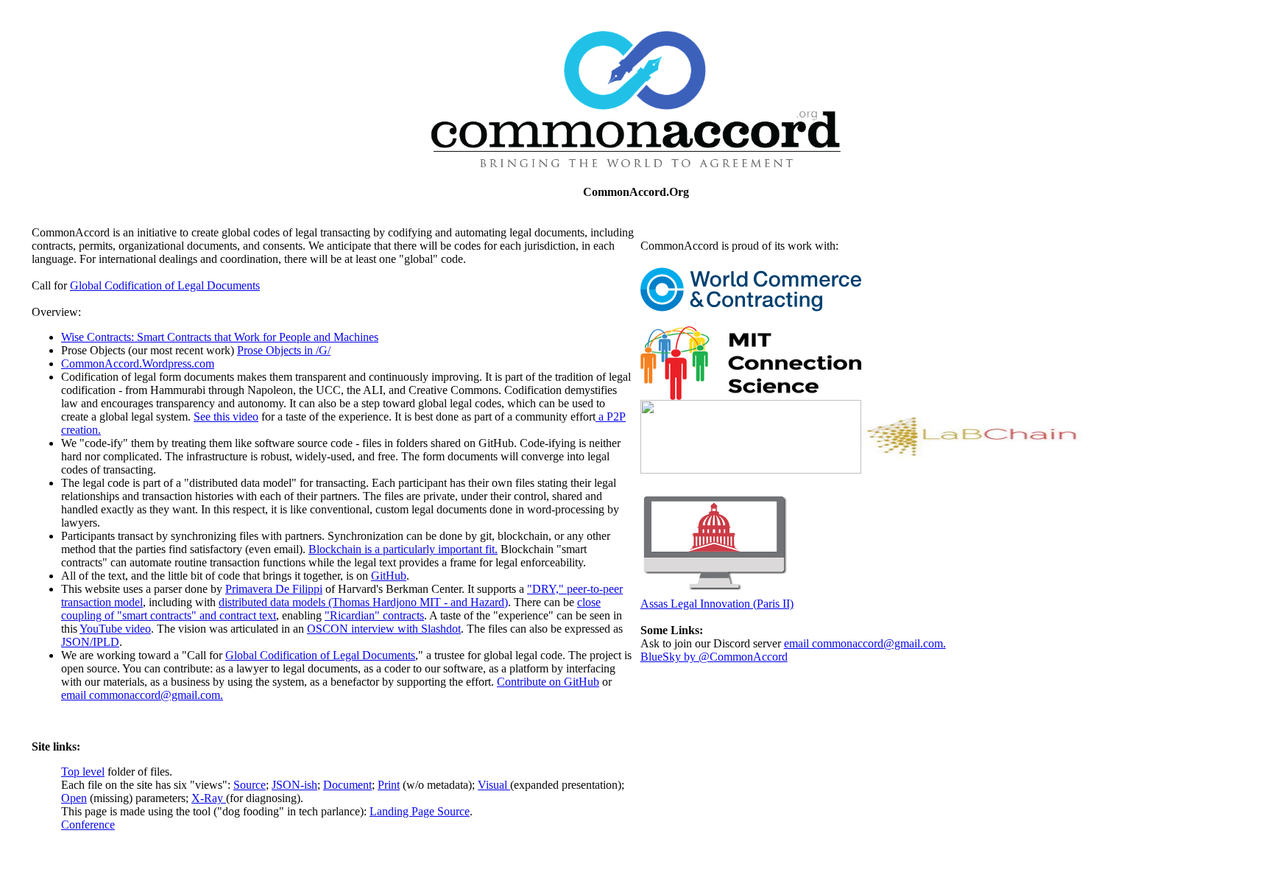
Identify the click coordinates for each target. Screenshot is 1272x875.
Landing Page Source (420, 811)
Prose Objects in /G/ (284, 350)
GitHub (388, 575)
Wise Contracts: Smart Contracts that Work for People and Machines (219, 337)
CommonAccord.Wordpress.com (137, 363)
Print (389, 785)
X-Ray (208, 798)
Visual (494, 785)
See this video (226, 416)
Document (347, 785)
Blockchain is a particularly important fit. (403, 549)
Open (74, 798)
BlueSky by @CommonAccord (714, 656)
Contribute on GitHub (548, 681)
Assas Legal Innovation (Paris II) (717, 603)
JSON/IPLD (90, 642)
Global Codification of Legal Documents (165, 285)
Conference (88, 824)
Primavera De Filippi (273, 589)
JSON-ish (294, 785)
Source (249, 785)
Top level (83, 771)
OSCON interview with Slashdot (384, 628)
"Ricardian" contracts (374, 615)
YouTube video (115, 628)
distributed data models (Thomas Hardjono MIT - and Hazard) (363, 602)
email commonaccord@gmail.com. (142, 695)
